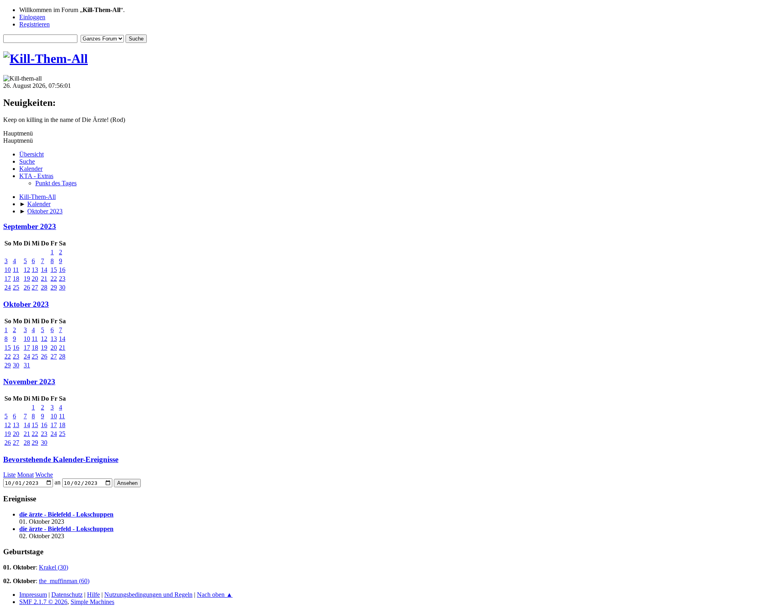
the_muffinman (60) (64, 581)
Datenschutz (67, 594)
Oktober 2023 (26, 304)
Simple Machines (92, 601)
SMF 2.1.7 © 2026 (43, 601)
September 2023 (29, 226)
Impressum (33, 594)
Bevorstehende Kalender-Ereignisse (60, 459)
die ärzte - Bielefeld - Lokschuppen (66, 514)
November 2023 (29, 381)
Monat (25, 474)
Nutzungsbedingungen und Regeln (148, 594)
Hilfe (93, 594)
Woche (44, 474)
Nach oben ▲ (215, 594)
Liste (9, 474)
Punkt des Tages (56, 183)
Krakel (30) (53, 567)
